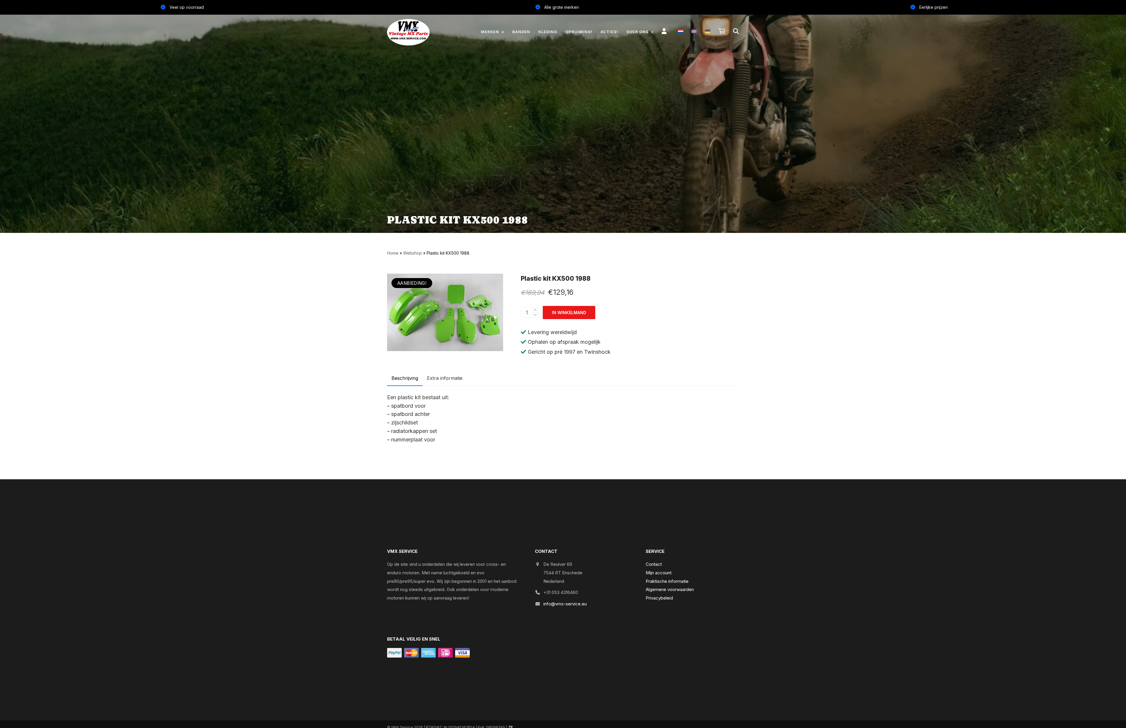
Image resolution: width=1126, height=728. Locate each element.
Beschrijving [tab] (404, 378)
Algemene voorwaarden (670, 589)
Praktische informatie (667, 581)
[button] (721, 31)
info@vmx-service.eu (565, 604)
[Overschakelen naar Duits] (707, 31)
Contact (654, 564)
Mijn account (658, 572)
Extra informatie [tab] (444, 378)
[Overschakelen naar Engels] (694, 31)
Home (392, 252)
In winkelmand (569, 312)
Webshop (412, 252)
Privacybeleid (659, 598)
